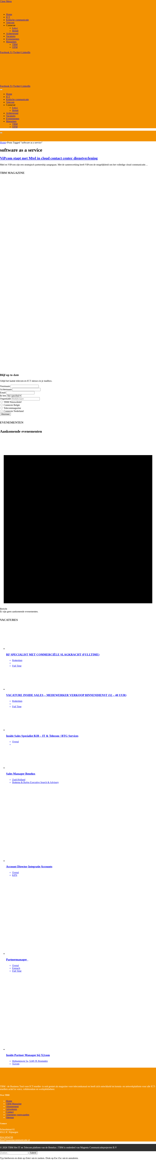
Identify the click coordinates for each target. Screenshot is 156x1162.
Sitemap (10, 1117)
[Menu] (1, 89)
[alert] (78, 525)
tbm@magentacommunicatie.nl (15, 1140)
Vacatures (10, 36)
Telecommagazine (12, 408)
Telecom (10, 22)
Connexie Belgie (11, 405)
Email (3, 392)
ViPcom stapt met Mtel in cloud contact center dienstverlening (49, 158)
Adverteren (11, 1109)
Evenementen (12, 39)
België (15, 30)
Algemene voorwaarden (17, 1114)
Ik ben (3, 395)
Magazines (11, 41)
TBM (15, 44)
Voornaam (5, 386)
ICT (8, 17)
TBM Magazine (13, 1103)
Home (9, 14)
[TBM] (38, 83)
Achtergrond (12, 33)
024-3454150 (6, 1137)
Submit (33, 1153)
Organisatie (5, 398)
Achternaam (6, 389)
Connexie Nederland (13, 411)
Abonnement (12, 1106)
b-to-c (15, 28)
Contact (10, 1112)
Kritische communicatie (17, 20)
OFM (15, 47)
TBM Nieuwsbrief (12, 402)
